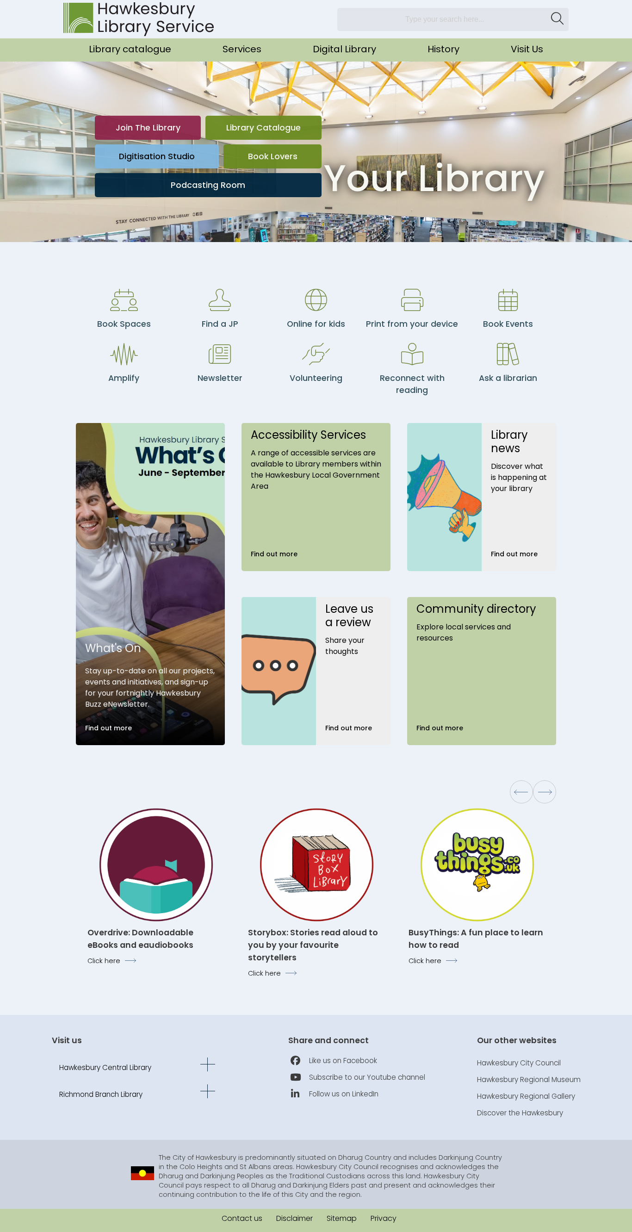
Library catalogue (130, 49)
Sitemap (342, 1218)
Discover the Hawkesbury (520, 1113)
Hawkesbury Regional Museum (529, 1079)
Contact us (242, 1218)
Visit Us (527, 49)
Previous (521, 791)
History (443, 49)
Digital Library (344, 49)
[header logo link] (138, 19)
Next (544, 791)
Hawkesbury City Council (519, 1063)
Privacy (384, 1218)
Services (242, 49)
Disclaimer (294, 1218)
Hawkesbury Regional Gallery (526, 1096)
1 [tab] (507, 223)
